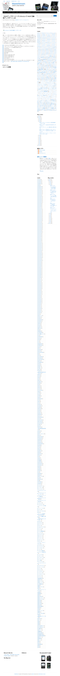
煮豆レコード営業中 (42, 157)
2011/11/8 (55, 42)
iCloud (41, 64)
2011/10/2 (39, 195)
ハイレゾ (50, 94)
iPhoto (39, 387)
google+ (49, 62)
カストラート (40, 90)
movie (49, 70)
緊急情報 (39, 593)
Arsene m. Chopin (42, 150)
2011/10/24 (48, 36)
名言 (47, 110)
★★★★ (39, 179)
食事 (44, 107)
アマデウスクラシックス (50, 82)
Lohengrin (40, 405)
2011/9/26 (39, 274)
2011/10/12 (40, 192)
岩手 (39, 588)
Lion (39, 400)
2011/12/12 (38, 44)
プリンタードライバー (40, 97)
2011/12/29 (38, 46)
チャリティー (50, 92)
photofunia (38, 74)
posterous (50, 75)
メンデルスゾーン (41, 574)
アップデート (40, 487)
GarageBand (39, 62)
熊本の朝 (39, 602)
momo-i (42, 70)
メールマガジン (48, 98)
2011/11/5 (42, 42)
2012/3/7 (39, 54)
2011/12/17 (48, 44)
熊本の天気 (40, 603)
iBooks (39, 374)
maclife (39, 407)
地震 (48, 107)
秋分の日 (38, 107)
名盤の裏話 (50, 110)
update (39, 469)
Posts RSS (8, 1)
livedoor (39, 404)
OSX (51, 72)
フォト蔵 (49, 96)
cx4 (40, 59)
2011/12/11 (53, 43)
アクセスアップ (47, 81)
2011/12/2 (38, 45)
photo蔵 (39, 445)
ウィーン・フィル (41, 508)
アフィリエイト (43, 82)
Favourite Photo (49, 60)
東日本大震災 (40, 632)
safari (47, 76)
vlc (38, 472)
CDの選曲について (40, 58)
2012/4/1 (43, 54)
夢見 (45, 110)
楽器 (39, 585)
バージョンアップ (40, 94)
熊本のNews (40, 596)
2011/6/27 (39, 267)
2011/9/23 (39, 270)
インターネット (40, 504)
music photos (44, 71)
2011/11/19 (53, 39)
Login (19, 1)
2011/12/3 (39, 258)
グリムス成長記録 (44, 91)
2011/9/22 (39, 268)
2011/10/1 (39, 189)
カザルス (39, 521)
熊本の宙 (39, 600)
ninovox (48, 72)
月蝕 (39, 609)
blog (46, 57)
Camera (13, 12)
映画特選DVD (53, 99)
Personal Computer (23, 12)
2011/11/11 (39, 38)
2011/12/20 (43, 45)
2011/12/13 (43, 44)
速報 (46, 107)
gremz (38, 63)
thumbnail (39, 462)
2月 (39, 142)
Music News (38, 71)
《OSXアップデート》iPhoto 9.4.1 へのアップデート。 (47, 129)
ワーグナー (48, 99)
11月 (50, 183)
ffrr (53, 60)
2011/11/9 (39, 43)
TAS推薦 (39, 460)
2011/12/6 (39, 264)
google (46, 62)
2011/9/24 (39, 271)
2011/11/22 (43, 40)
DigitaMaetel (44, 59)
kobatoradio (40, 398)
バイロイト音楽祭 (41, 550)
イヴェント (40, 502)
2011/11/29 (43, 41)
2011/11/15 (38, 39)
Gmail (43, 62)
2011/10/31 (53, 36)
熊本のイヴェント (41, 597)
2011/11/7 (51, 42)
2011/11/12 (44, 38)
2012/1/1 (39, 278)
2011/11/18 (48, 39)
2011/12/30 (40, 260)
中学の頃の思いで (52, 107)
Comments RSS (13, 1)
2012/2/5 (39, 295)
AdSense (50, 55)
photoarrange (48, 73)
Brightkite (49, 57)
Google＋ (53, 62)
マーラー (39, 98)
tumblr (39, 466)
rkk (38, 456)
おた (39, 512)
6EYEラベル (46, 55)
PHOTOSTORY (52, 74)
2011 (39, 145)
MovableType (46, 70)
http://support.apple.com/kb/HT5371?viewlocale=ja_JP (20, 61)
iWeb (39, 391)
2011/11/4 (38, 42)
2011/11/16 (43, 39)
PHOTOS (42, 74)
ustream (39, 470)
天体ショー (48, 108)
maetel (47, 69)
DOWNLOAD (49, 59)
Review (39, 455)
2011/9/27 (39, 275)
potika (54, 75)
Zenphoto (38, 81)
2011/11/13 (49, 38)
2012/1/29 (39, 287)
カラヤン (44, 90)
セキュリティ (41, 92)
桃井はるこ (54, 109)
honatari (39, 370)
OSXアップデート (41, 433)
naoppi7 (48, 71)
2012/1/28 (39, 285)
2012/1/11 (39, 280)
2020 (41, 55)
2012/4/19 (46, 54)
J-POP (39, 393)
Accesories (35, 12)
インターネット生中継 (42, 505)
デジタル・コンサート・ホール (47, 93)
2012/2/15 (39, 292)
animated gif (39, 56)
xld (38, 480)
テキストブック (40, 539)
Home (4, 1)
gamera (54, 61)
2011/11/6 (46, 42)
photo (44, 73)
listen (39, 401)
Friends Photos (50, 61)
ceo (44, 58)
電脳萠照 (52, 108)
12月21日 (39, 182)
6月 (39, 137)
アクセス (42, 81)
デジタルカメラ (54, 93)
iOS (38, 384)
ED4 (55, 59)
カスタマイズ (40, 522)
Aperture (47, 56)
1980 (39, 185)
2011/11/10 (54, 37)
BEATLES (42, 57)
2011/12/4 (39, 261)
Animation (43, 56)
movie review (53, 70)
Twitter (39, 467)
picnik (43, 75)
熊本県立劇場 (40, 606)
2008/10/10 (40, 186)
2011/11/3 (48, 41)
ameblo (54, 55)
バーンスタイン (46, 94)
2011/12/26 (48, 45)
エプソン (39, 509)
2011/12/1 (44, 43)
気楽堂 (49, 158)
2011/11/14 (53, 38)
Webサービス (40, 476)
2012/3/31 (51, 53)
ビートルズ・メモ (39, 96)
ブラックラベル (53, 96)
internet (39, 383)
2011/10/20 (40, 196)
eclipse (53, 59)
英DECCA (39, 579)
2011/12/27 (53, 45)
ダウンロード (46, 92)
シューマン (50, 91)
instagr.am (40, 381)
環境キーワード (40, 586)
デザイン (40, 93)
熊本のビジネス (40, 599)
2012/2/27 (39, 294)
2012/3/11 (39, 53)
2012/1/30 (39, 288)
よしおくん (43, 99)
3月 (39, 141)
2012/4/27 (54, 54)
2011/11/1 (50, 37)
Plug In (39, 449)
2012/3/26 (47, 53)
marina (50, 69)
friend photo (45, 61)
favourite (45, 60)
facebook (39, 60)
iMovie (39, 380)
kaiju (39, 397)
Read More (41, 171)
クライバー (54, 90)
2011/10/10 (40, 190)
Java (39, 394)
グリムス (38, 91)
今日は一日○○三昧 (41, 613)
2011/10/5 (38, 37)
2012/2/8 (39, 297)
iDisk (39, 377)
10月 (39, 121)
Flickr (55, 60)
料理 (54, 110)
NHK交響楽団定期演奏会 (42, 72)
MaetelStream (18, 3)
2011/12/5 (55, 46)
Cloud (54, 58)
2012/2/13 (39, 291)
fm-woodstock (40, 61)
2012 (39, 117)
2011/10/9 (46, 37)
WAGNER (39, 473)
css (37, 59)
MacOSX (41, 69)
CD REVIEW (53, 57)
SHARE (39, 459)
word (39, 477)
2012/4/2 (50, 54)
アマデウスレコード (42, 153)
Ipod (17, 12)
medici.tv (54, 69)
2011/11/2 (38, 40)
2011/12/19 (53, 44)
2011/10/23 (43, 36)
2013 (39, 116)
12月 (39, 118)
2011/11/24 (53, 40)
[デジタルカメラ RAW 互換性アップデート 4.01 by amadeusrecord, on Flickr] (12, 30)
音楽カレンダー (48, 100)
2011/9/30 (39, 277)
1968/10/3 (39, 183)
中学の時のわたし (41, 627)
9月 (39, 135)
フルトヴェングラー (47, 97)
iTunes (39, 388)
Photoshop (46, 74)
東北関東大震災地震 (49, 109)
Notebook (8, 12)
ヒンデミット (45, 96)
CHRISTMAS (48, 58)
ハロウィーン (53, 95)
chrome (52, 58)
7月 (39, 136)
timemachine (40, 463)
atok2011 (38, 57)
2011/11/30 (53, 41)
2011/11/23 (48, 40)
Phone (5, 12)
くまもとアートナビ (49, 90)
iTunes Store (40, 390)
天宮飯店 (44, 108)
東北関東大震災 (43, 109)
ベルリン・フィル (54, 97)
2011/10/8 (42, 37)
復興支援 (38, 110)
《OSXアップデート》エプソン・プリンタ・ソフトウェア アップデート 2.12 (53, 210)
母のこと (42, 110)
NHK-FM (55, 71)
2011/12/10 (48, 43)
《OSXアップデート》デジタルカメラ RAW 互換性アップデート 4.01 (18, 17)
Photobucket (53, 73)
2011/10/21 (38, 36)
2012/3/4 (55, 53)
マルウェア (43, 98)
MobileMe (38, 70)
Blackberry (29, 12)
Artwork (54, 56)
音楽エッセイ (42, 100)
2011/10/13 (40, 193)
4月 (39, 140)
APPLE (50, 56)
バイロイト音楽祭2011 (43, 95)
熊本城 (39, 607)
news (51, 71)
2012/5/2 (38, 55)
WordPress (40, 479)
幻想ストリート (40, 610)
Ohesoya (40, 151)
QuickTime (40, 453)
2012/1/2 (39, 281)
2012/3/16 (43, 53)
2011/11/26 (38, 41)
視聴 (39, 614)
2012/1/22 (39, 284)
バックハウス (49, 95)
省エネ (41, 107)
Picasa (39, 446)
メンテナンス (53, 98)
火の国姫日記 (53, 100)
